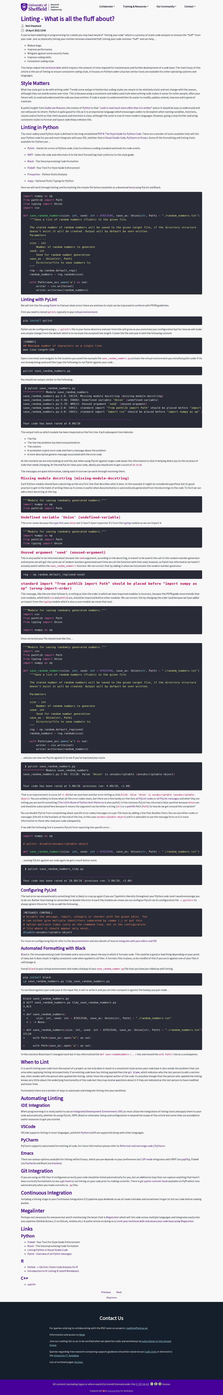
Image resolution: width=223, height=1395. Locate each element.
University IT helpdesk (66, 1355)
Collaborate (106, 6)
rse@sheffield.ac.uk (137, 1328)
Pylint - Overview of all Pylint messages (49, 1253)
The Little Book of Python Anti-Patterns (81, 802)
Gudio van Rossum (55, 107)
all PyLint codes (144, 798)
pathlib (131, 806)
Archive (79, 1362)
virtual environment (86, 312)
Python (86, 107)
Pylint (30, 148)
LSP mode (146, 1159)
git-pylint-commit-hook (154, 1181)
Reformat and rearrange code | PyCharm (142, 1145)
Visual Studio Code (115, 137)
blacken (56, 1163)
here (131, 187)
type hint (58, 522)
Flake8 (31, 167)
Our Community (165, 6)
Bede (82, 1334)
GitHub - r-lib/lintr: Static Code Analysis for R (52, 1267)
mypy (30, 180)
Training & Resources (134, 6)
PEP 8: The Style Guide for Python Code (119, 133)
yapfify (185, 1159)
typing (127, 522)
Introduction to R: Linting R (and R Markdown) (53, 1271)
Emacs (144, 137)
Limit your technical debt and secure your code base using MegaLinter (155, 1221)
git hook (66, 1181)
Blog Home (112, 1297)
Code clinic (151, 1351)
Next (119, 1292)
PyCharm (132, 137)
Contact (189, 6)
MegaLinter (112, 1217)
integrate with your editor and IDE (138, 941)
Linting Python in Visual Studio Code (47, 1249)
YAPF (30, 154)
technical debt (53, 67)
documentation (80, 941)
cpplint (31, 1284)
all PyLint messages (168, 798)
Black (30, 161)
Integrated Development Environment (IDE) (98, 1111)
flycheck (30, 1163)
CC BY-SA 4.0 (143, 1384)
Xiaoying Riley (114, 1390)
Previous (106, 1292)
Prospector (33, 174)
